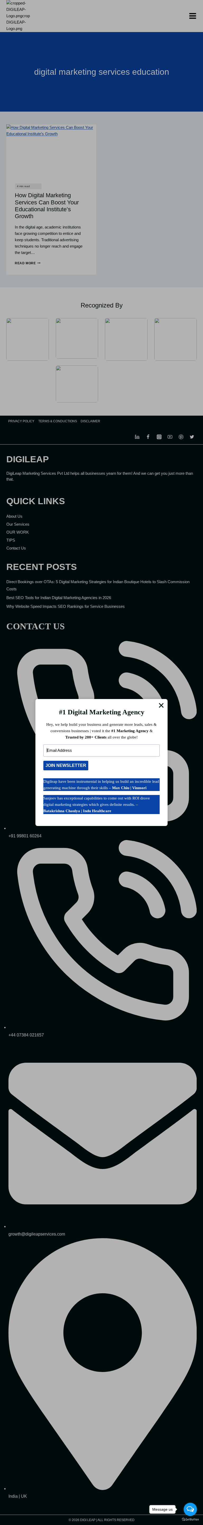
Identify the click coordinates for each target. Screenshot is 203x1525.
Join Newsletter (65, 765)
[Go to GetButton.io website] (190, 1519)
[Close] (161, 705)
